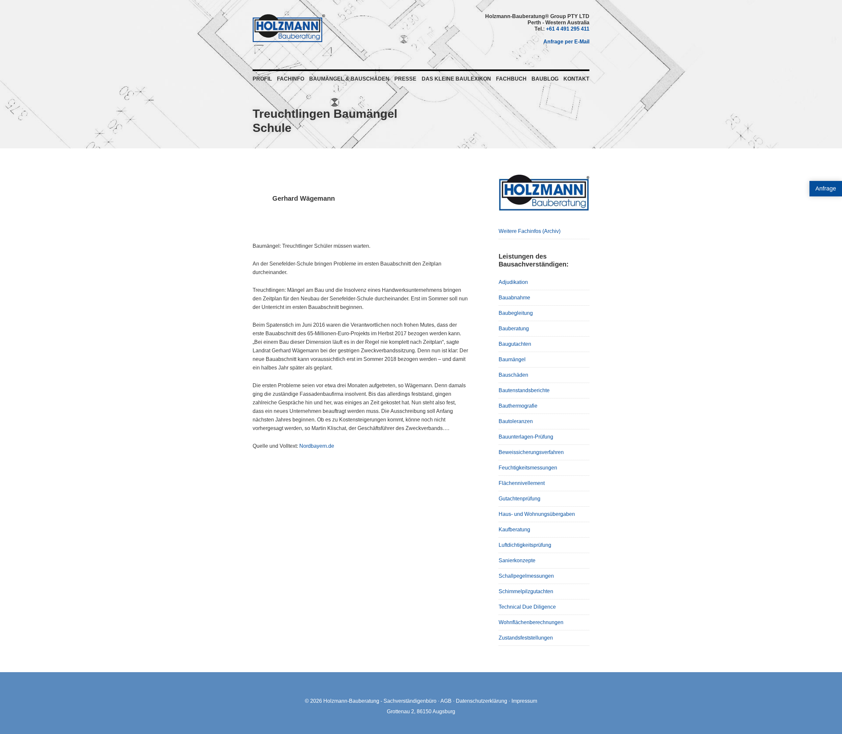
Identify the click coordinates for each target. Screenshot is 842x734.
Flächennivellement (522, 483)
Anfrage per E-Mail (566, 41)
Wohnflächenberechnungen (531, 622)
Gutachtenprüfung (519, 498)
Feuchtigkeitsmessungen (528, 467)
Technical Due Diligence (527, 607)
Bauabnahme (514, 297)
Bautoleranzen (516, 421)
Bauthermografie (518, 406)
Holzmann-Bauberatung (289, 28)
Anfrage (825, 188)
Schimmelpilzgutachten (526, 591)
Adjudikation (513, 282)
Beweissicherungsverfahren (531, 452)
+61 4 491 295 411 (567, 29)
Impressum (524, 701)
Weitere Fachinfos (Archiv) (529, 231)
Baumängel (512, 359)
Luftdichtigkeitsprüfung (525, 545)
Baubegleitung (516, 313)
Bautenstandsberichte (524, 390)
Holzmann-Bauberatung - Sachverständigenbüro (379, 701)
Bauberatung (514, 328)
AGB (446, 701)
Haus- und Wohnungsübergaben (537, 514)
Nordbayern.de (316, 446)
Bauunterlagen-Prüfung (526, 437)
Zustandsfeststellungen (526, 638)
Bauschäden (513, 375)
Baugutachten (515, 344)
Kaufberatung (514, 529)
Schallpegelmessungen (526, 576)
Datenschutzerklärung (481, 701)
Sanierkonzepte (517, 560)
